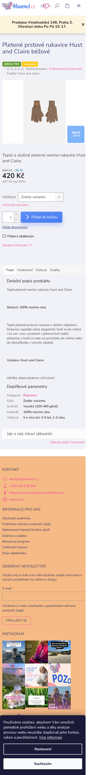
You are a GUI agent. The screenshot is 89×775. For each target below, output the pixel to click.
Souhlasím (43, 763)
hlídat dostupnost (15, 227)
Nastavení (42, 749)
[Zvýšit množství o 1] (16, 214)
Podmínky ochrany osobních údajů (26, 524)
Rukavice (30, 395)
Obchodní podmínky (16, 518)
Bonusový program (15, 541)
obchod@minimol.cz (23, 479)
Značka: (22, 73)
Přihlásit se (16, 620)
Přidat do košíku (44, 217)
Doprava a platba (14, 536)
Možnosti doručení (15, 205)
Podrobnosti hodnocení (65, 69)
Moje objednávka (14, 553)
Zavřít (25, 258)
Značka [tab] (55, 270)
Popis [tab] (10, 270)
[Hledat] (57, 5)
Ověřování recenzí (14, 547)
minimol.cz (16, 499)
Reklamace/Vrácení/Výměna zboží (26, 530)
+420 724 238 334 (22, 486)
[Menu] (78, 5)
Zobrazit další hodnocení (67, 442)
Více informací (50, 737)
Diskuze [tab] (41, 270)
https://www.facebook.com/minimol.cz (36, 492)
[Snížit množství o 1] (16, 219)
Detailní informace (15, 245)
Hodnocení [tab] (25, 270)
